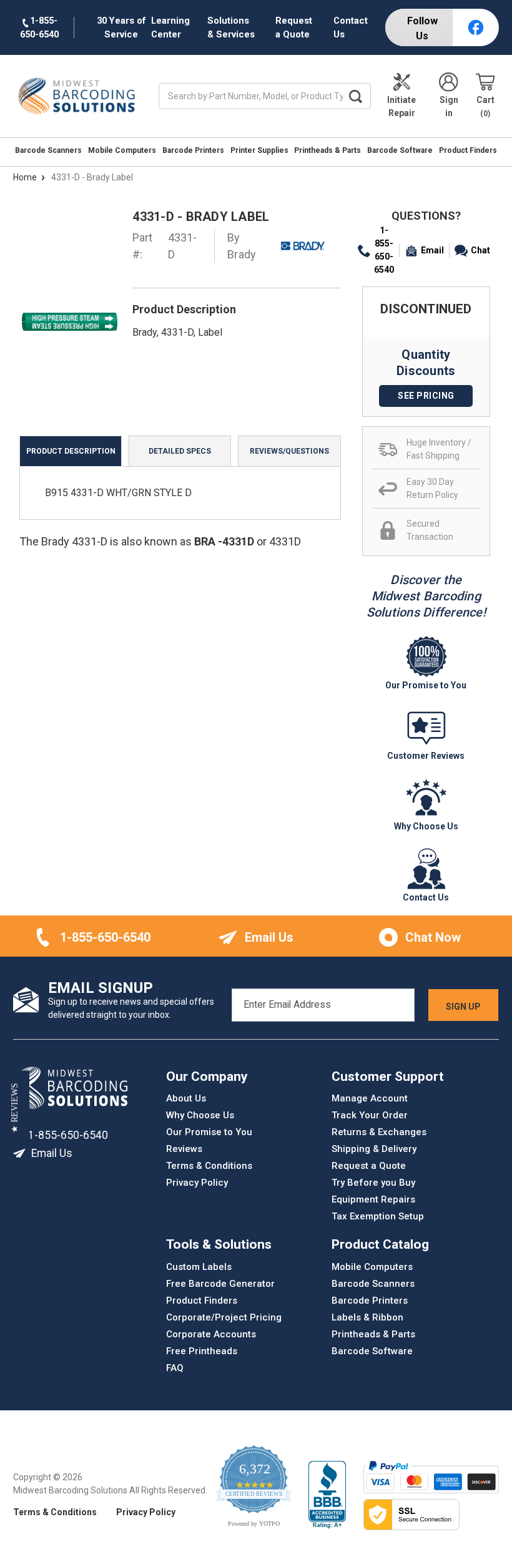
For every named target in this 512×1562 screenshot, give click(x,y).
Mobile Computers (122, 150)
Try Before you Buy (373, 1182)
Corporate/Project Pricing (224, 1316)
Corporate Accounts (211, 1333)
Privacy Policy (197, 1182)
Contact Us (350, 27)
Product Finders (468, 150)
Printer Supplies (259, 150)
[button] (14, 1108)
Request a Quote (293, 27)
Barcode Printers (193, 150)
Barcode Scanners (48, 150)
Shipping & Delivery (374, 1148)
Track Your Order (370, 1115)
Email (432, 250)
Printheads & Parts (327, 150)
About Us (186, 1098)
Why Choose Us (200, 1115)
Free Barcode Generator (220, 1283)
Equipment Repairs (373, 1199)
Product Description (71, 451)
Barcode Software (400, 150)
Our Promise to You (209, 1132)
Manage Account (370, 1098)
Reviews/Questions (289, 451)
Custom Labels (199, 1266)
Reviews (184, 1148)
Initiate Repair (401, 106)
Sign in (449, 106)
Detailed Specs (180, 451)
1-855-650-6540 (384, 250)
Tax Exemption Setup (378, 1216)
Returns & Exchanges (379, 1132)
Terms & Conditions (209, 1165)
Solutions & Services (231, 27)
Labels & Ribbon (367, 1316)
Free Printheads (201, 1350)
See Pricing (426, 396)
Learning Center (170, 27)
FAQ (175, 1367)
